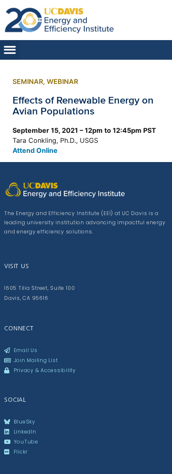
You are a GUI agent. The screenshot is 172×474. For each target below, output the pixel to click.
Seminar (28, 81)
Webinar (62, 81)
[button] (10, 50)
